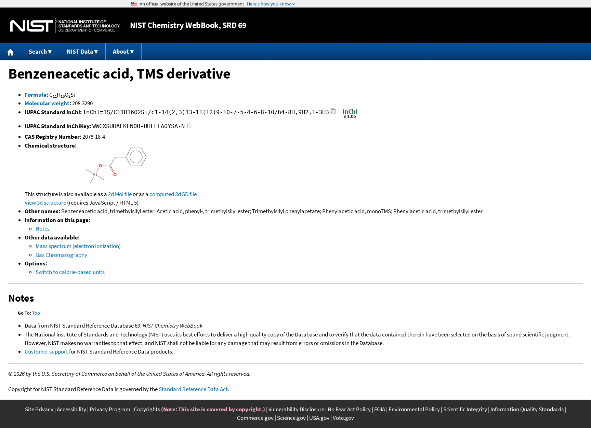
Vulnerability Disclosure (296, 409)
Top (36, 313)
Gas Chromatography (61, 255)
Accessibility (71, 409)
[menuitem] (10, 51)
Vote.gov (343, 418)
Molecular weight (47, 103)
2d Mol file (120, 194)
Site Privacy (39, 409)
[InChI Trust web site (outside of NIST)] (350, 117)
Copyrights (147, 409)
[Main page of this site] (10, 51)
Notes (43, 228)
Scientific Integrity (465, 409)
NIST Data (80, 51)
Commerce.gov (255, 418)
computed (161, 194)
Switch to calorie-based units (70, 272)
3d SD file (186, 194)
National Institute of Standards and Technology (65, 25)
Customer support (46, 351)
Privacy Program (110, 409)
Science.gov (291, 418)
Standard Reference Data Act (193, 389)
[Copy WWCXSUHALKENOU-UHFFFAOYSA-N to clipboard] (189, 127)
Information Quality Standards (527, 409)
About (121, 51)
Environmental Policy (414, 409)
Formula (36, 94)
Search (38, 51)
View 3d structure (45, 202)
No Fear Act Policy (349, 409)
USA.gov (319, 418)
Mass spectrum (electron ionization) (78, 246)
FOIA (379, 409)
